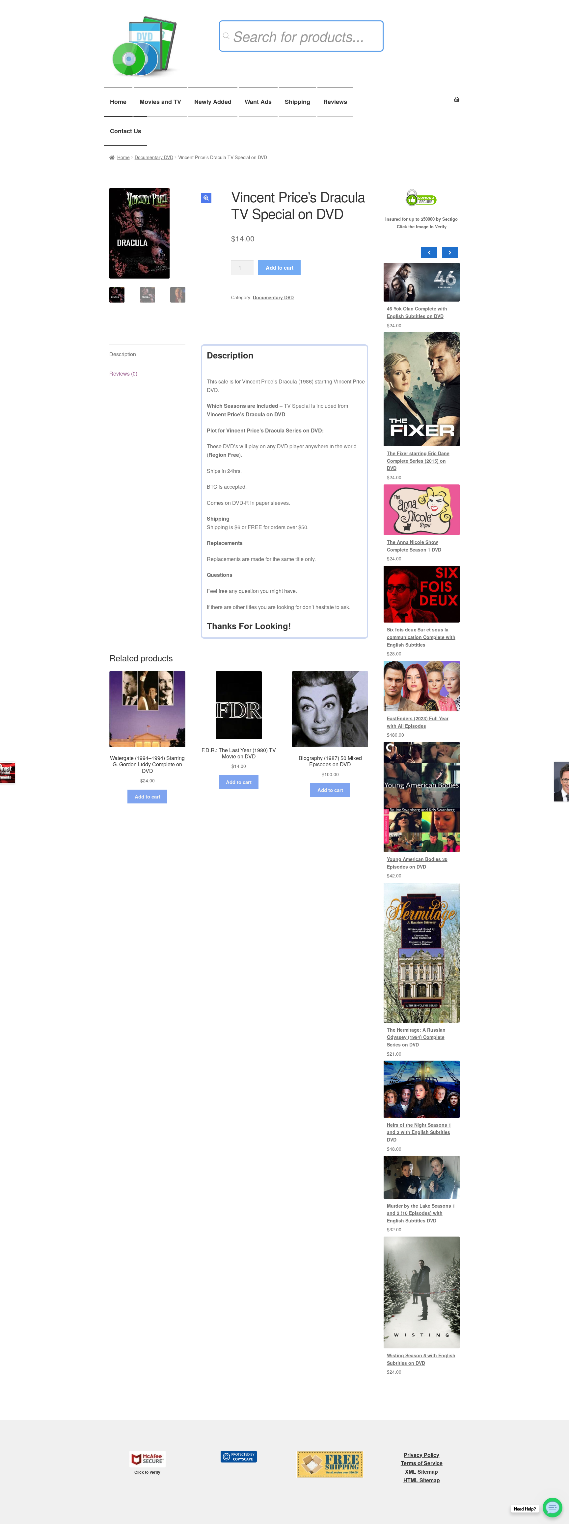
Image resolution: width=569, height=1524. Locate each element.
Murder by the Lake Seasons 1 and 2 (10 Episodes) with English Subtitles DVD (421, 1213)
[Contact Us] (552, 1507)
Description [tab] (122, 354)
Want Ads (258, 101)
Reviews (335, 101)
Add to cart (279, 267)
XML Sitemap (421, 1471)
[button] (206, 198)
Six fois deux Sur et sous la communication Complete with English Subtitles (421, 637)
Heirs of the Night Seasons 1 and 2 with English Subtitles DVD (419, 1132)
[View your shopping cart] (422, 95)
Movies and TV (160, 101)
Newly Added (212, 101)
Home (118, 101)
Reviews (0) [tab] (123, 373)
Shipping (297, 101)
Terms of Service (422, 1463)
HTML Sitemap (421, 1480)
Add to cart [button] (147, 796)
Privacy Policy (421, 1455)
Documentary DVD (154, 157)
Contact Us (125, 131)
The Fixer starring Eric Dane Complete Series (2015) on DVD (418, 460)
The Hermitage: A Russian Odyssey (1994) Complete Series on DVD (416, 1037)
